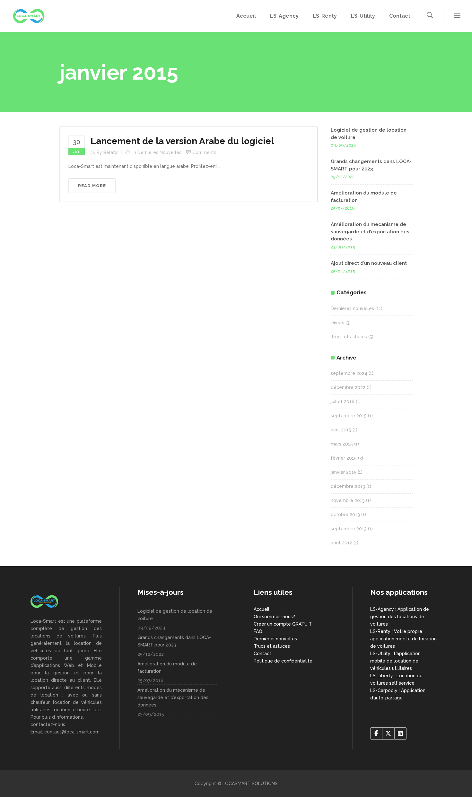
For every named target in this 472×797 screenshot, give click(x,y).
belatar (111, 152)
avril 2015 (341, 429)
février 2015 (344, 458)
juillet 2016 (342, 401)
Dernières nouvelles (159, 152)
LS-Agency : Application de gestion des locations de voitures (399, 617)
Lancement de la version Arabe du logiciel (182, 141)
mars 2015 (342, 443)
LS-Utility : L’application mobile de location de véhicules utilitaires (395, 661)
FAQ (258, 631)
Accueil (261, 609)
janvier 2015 (343, 472)
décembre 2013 (348, 486)
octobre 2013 (345, 514)
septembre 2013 (349, 528)
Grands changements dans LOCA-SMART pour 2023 (174, 641)
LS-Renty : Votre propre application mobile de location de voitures (403, 639)
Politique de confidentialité (283, 660)
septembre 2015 (349, 415)
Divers (337, 322)
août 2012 (341, 542)
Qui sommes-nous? (274, 616)
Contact (262, 653)
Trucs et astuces (349, 336)
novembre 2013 (348, 500)
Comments (204, 152)
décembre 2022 (348, 387)
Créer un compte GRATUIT (283, 624)
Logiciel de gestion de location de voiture (174, 615)
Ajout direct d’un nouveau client (369, 263)
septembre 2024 (349, 373)
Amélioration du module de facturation (167, 667)
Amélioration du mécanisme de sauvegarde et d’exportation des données (370, 231)
